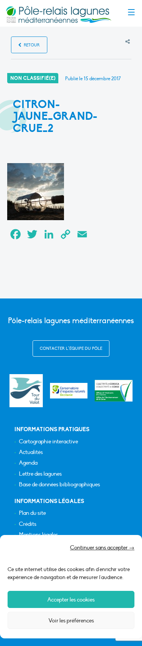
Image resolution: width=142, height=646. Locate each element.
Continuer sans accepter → (102, 547)
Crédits (27, 524)
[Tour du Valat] (25, 390)
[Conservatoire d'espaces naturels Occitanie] (69, 390)
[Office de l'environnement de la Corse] (114, 391)
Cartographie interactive (48, 441)
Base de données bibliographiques (59, 484)
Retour (31, 45)
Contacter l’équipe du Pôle (71, 348)
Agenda (28, 463)
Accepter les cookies (71, 599)
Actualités (31, 452)
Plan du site (32, 513)
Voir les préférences (71, 620)
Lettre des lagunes (40, 474)
